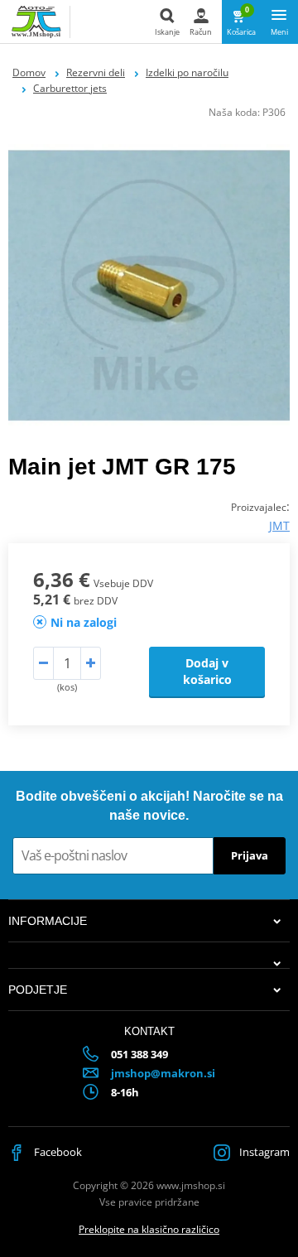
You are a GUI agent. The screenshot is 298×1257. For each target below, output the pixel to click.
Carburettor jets (70, 88)
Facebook (56, 1151)
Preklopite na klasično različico (149, 1229)
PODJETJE (37, 989)
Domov (29, 72)
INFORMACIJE (47, 920)
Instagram (263, 1151)
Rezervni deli (95, 72)
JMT (279, 525)
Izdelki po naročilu (187, 72)
